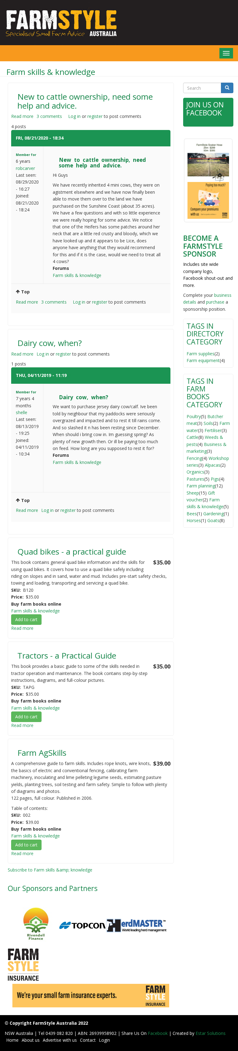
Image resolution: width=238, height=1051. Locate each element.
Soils (208, 423)
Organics (195, 472)
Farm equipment (203, 360)
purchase (215, 302)
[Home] (59, 22)
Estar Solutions (211, 1033)
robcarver (25, 168)
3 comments (49, 116)
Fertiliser (213, 430)
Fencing (194, 458)
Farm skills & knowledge (77, 275)
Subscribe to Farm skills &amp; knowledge (50, 870)
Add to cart (26, 619)
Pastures (195, 479)
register (95, 116)
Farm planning (201, 486)
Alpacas (212, 465)
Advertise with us (60, 1040)
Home (12, 1040)
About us (31, 1040)
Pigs (215, 479)
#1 (67, 138)
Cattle (192, 437)
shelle (21, 412)
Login (104, 1040)
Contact (88, 1040)
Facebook (158, 1033)
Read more (22, 116)
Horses (194, 520)
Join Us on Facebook (205, 108)
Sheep (193, 493)
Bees (192, 514)
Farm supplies (200, 354)
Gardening (213, 514)
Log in (74, 116)
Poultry (194, 416)
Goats (213, 520)
